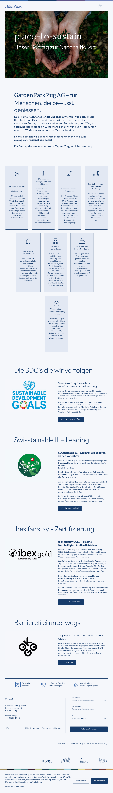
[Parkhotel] (47, 760)
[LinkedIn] (7, 728)
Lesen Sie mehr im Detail (71, 419)
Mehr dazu (69, 662)
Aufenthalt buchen (89, 729)
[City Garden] (66, 760)
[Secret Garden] (103, 760)
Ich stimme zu (99, 781)
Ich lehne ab (81, 781)
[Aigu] (84, 760)
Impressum (35, 728)
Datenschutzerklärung (14, 787)
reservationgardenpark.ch (11, 716)
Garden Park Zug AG (77, 744)
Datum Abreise (76, 706)
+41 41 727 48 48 (12, 718)
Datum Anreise (76, 697)
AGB (27, 728)
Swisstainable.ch (72, 508)
